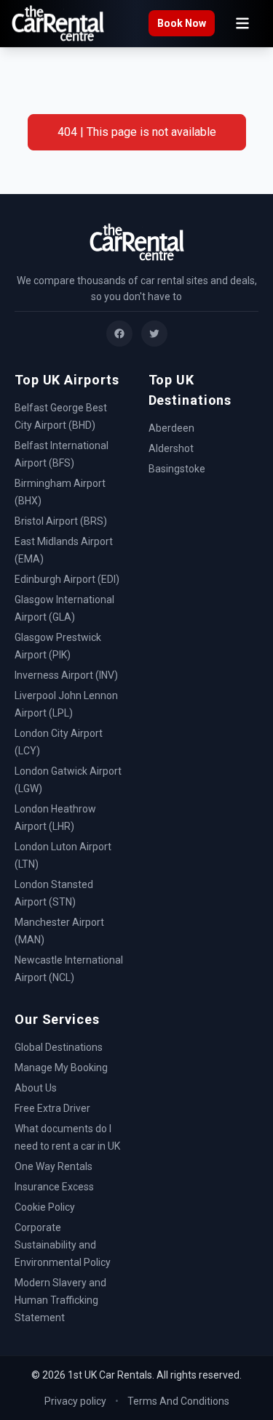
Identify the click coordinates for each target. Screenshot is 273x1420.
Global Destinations (59, 1047)
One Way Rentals (53, 1166)
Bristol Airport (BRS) (61, 521)
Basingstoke (177, 469)
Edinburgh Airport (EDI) (67, 579)
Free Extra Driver (52, 1108)
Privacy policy (75, 1401)
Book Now (181, 23)
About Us (36, 1088)
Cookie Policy (45, 1207)
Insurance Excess (54, 1187)
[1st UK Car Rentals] (58, 23)
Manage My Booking (61, 1067)
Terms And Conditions (178, 1401)
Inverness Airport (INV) (66, 675)
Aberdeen (171, 428)
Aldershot (171, 448)
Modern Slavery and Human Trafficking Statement (60, 1300)
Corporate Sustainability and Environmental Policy (63, 1245)
